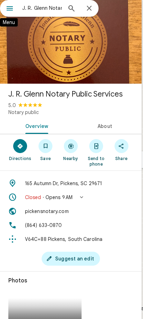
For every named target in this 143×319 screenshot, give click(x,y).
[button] (71, 197)
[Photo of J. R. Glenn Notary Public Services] (71, 42)
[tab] (35, 125)
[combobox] (42, 8)
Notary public (23, 112)
